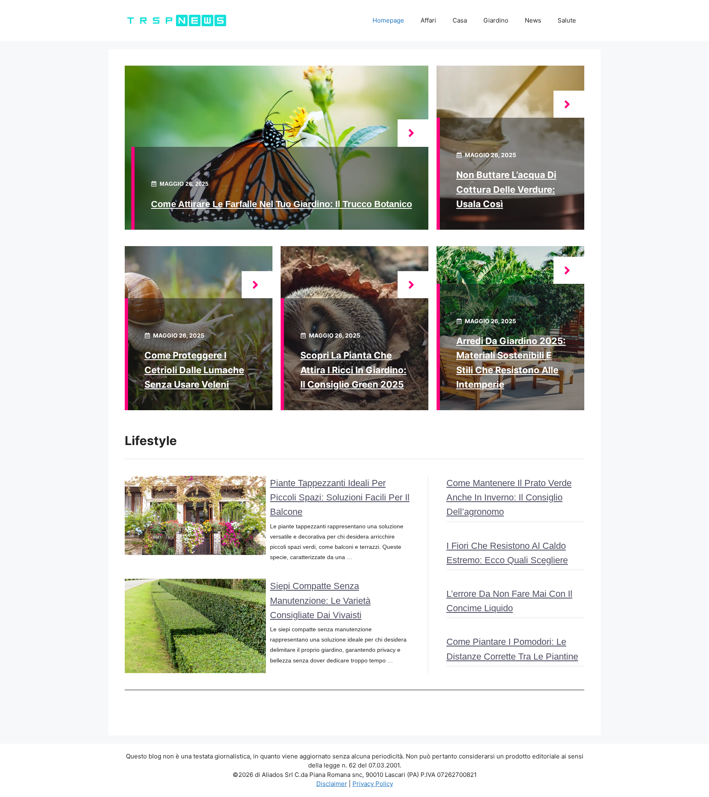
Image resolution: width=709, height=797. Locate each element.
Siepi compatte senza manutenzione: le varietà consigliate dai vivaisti (320, 600)
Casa (460, 20)
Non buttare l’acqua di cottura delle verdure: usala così (506, 189)
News (533, 20)
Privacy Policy (372, 784)
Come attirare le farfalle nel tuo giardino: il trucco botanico (281, 204)
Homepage (388, 20)
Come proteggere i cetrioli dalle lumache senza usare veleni (194, 369)
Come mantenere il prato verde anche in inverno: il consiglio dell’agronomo (509, 497)
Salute (567, 20)
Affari (428, 20)
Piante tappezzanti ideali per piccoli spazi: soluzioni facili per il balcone (339, 497)
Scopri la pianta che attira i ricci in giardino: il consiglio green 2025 (353, 369)
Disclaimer (331, 784)
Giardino (495, 20)
